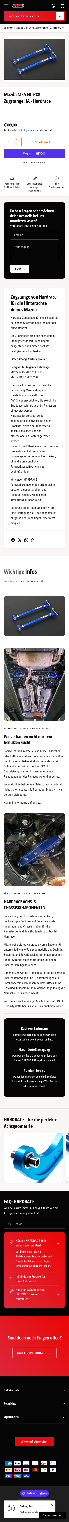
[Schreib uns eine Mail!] (53, 5)
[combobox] (34, 16)
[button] (6, 5)
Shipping (22, 130)
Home (10, 28)
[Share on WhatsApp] (26, 540)
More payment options (34, 162)
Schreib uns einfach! (31, 1353)
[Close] (52, 1505)
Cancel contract (52, 1515)
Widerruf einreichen (34, 1441)
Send (18, 268)
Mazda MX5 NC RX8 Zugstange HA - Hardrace (40, 28)
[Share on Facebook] (13, 540)
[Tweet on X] (19, 540)
